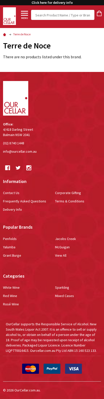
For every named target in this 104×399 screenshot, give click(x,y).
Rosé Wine (11, 304)
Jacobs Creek (65, 238)
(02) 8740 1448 (13, 143)
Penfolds (10, 238)
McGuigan (62, 247)
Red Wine (10, 296)
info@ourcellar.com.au (20, 151)
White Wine (11, 287)
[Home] (5, 34)
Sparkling (62, 287)
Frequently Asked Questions (24, 201)
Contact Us (11, 193)
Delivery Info (12, 209)
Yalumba (9, 247)
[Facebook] (7, 167)
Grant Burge (12, 255)
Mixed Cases (64, 296)
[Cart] (99, 13)
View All (60, 255)
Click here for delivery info (52, 2)
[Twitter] (18, 167)
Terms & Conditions (69, 201)
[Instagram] (28, 167)
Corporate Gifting (68, 193)
